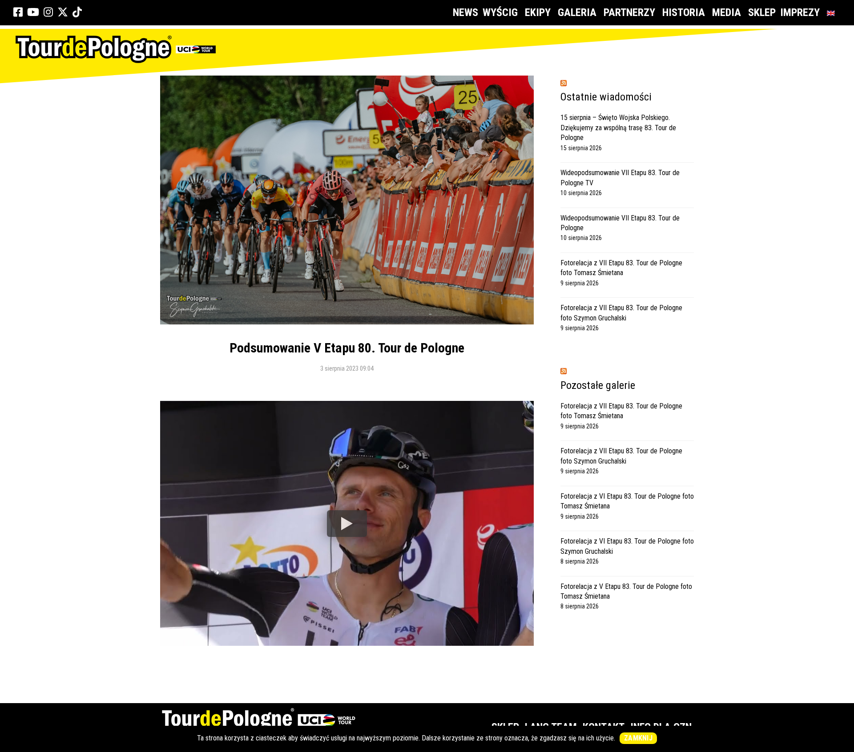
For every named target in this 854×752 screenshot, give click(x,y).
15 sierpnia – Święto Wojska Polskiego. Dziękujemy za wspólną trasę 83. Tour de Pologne (618, 127)
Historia (683, 12)
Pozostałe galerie (597, 385)
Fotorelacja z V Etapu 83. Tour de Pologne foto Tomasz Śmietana (626, 591)
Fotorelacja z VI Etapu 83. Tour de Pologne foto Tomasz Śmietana (627, 501)
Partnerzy (629, 12)
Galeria (577, 12)
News (465, 12)
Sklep (762, 12)
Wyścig (500, 12)
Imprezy (800, 12)
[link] (18, 12)
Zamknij (638, 738)
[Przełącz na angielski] (833, 12)
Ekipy (538, 12)
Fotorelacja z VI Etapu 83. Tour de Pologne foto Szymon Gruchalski (627, 546)
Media (726, 12)
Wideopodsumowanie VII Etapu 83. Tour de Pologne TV (620, 177)
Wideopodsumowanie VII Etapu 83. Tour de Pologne (620, 223)
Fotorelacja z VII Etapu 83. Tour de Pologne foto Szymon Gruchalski (621, 313)
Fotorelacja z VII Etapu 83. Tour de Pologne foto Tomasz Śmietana (621, 268)
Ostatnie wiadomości (606, 97)
